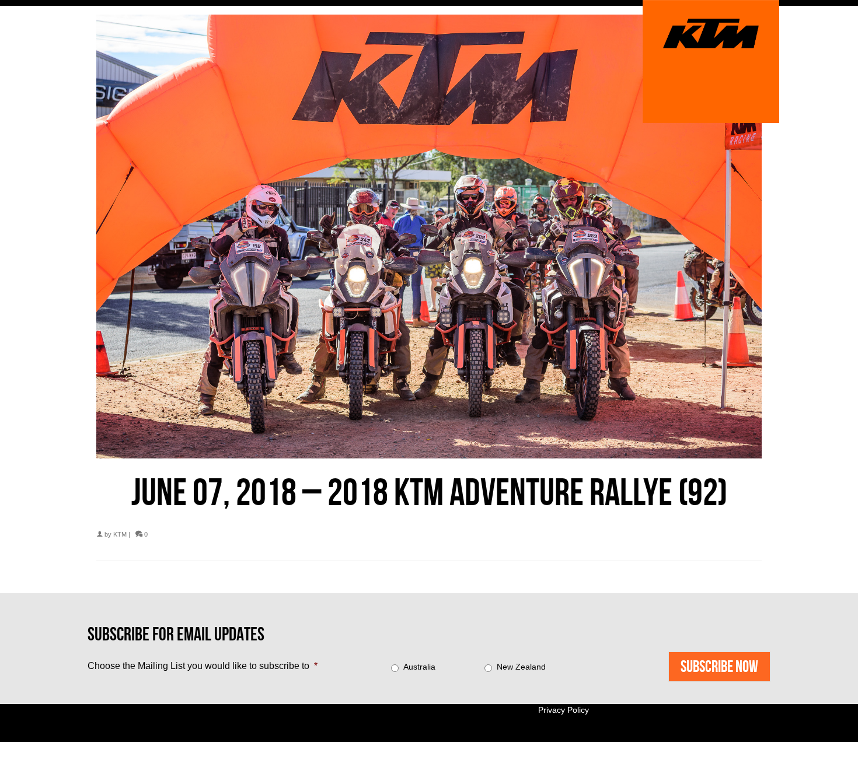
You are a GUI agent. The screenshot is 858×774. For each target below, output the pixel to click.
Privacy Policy (563, 710)
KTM (120, 534)
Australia (419, 666)
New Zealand (521, 666)
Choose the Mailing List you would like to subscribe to (203, 666)
